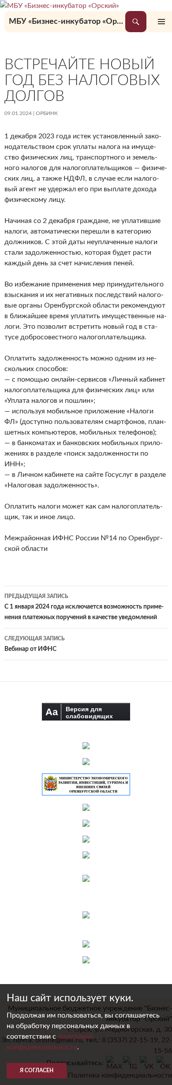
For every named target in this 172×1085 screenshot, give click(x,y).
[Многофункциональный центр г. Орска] (86, 839)
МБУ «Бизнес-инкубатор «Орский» (67, 22)
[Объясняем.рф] (86, 944)
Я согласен (36, 1070)
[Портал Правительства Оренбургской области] (86, 761)
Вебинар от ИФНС (34, 644)
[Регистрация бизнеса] (86, 915)
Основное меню (161, 21)
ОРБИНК (47, 113)
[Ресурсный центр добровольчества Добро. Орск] (86, 960)
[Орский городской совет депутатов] (86, 823)
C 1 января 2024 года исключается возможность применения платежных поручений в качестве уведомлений (84, 607)
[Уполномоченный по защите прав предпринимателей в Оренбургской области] (86, 807)
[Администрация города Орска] (86, 746)
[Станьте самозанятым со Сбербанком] (86, 889)
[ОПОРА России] (86, 855)
